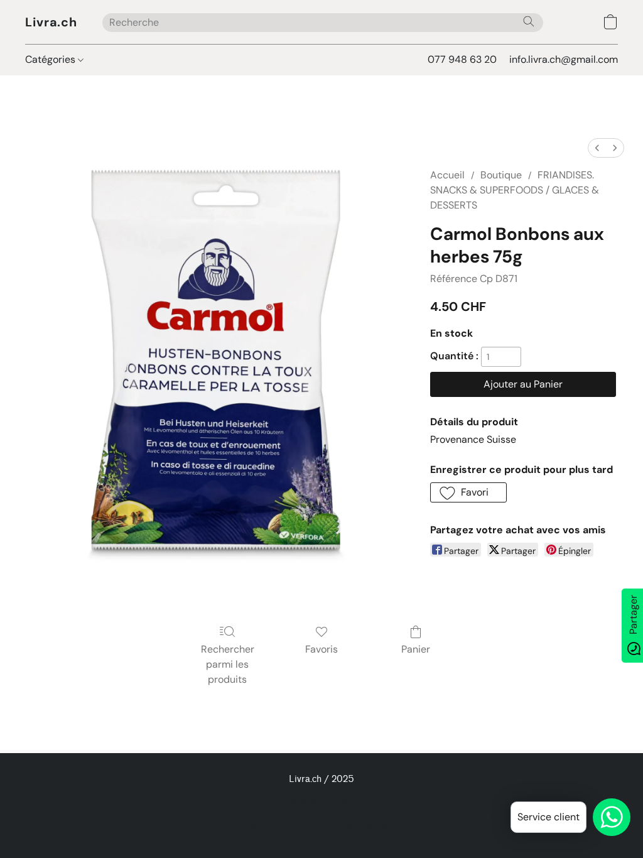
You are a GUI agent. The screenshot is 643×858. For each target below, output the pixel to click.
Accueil (447, 175)
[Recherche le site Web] (528, 21)
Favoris (321, 649)
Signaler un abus (321, 802)
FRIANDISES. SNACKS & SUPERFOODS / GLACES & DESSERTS (514, 190)
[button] (51, 22)
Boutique (501, 175)
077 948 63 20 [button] (462, 59)
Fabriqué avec (321, 824)
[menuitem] (597, 148)
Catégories (51, 59)
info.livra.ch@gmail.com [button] (563, 59)
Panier (415, 649)
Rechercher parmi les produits (227, 664)
